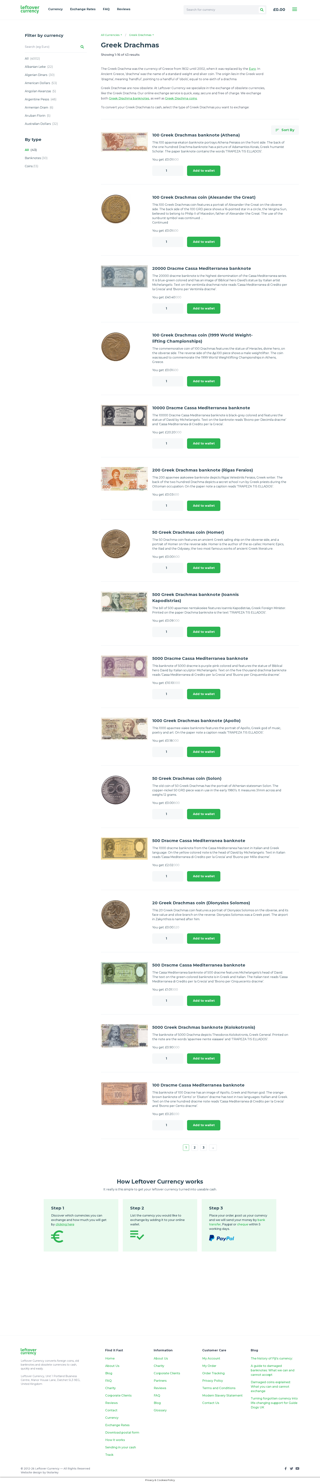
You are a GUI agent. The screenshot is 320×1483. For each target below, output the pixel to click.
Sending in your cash (120, 1447)
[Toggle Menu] (294, 9)
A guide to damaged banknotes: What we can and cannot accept (272, 1370)
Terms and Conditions (219, 1388)
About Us (112, 1366)
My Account (211, 1358)
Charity (110, 1388)
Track (109, 1455)
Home (110, 1358)
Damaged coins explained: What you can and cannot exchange (271, 1386)
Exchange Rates (83, 9)
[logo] (30, 9)
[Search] (262, 10)
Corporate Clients (118, 1395)
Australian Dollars (41, 124)
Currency (55, 9)
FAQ (106, 9)
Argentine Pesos (40, 99)
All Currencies (110, 35)
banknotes (36, 158)
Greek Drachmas (140, 35)
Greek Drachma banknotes (129, 98)
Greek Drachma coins (181, 98)
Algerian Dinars (40, 75)
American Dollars (41, 83)
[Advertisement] (160, 1299)
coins (31, 166)
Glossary (160, 1410)
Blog (108, 1373)
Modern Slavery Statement (222, 1395)
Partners (160, 1380)
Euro (252, 69)
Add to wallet (204, 170)
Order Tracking (213, 1373)
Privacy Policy (212, 1380)
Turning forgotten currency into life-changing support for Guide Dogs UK (274, 1403)
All (32, 58)
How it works (115, 1440)
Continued (160, 222)
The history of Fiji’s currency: (272, 1358)
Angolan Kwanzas (40, 91)
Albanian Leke (39, 67)
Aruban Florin (38, 115)
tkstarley (53, 1472)
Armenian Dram (39, 107)
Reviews (123, 9)
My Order (209, 1366)
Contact (111, 1410)
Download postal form (122, 1432)
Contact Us (210, 1403)
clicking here (65, 1224)
